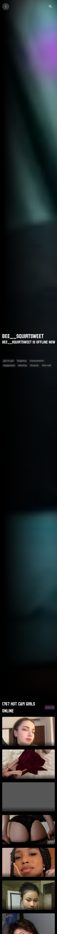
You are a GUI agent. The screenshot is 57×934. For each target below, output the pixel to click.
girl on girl (8, 360)
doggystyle (9, 365)
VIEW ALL (50, 707)
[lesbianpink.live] (5, 6)
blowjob (34, 365)
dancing (22, 365)
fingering (21, 360)
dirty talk (46, 365)
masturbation (37, 360)
